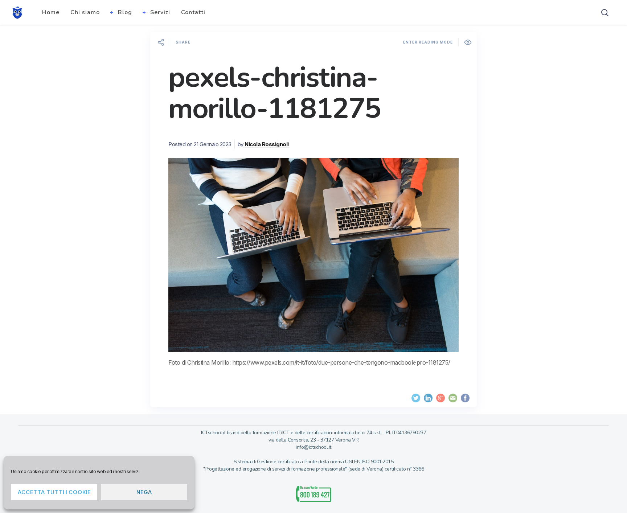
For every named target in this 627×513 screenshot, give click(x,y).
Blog (125, 12)
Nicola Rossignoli (267, 144)
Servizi (160, 12)
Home (51, 12)
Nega (144, 492)
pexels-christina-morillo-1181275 (274, 93)
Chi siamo (85, 12)
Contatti (193, 12)
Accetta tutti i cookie (54, 492)
